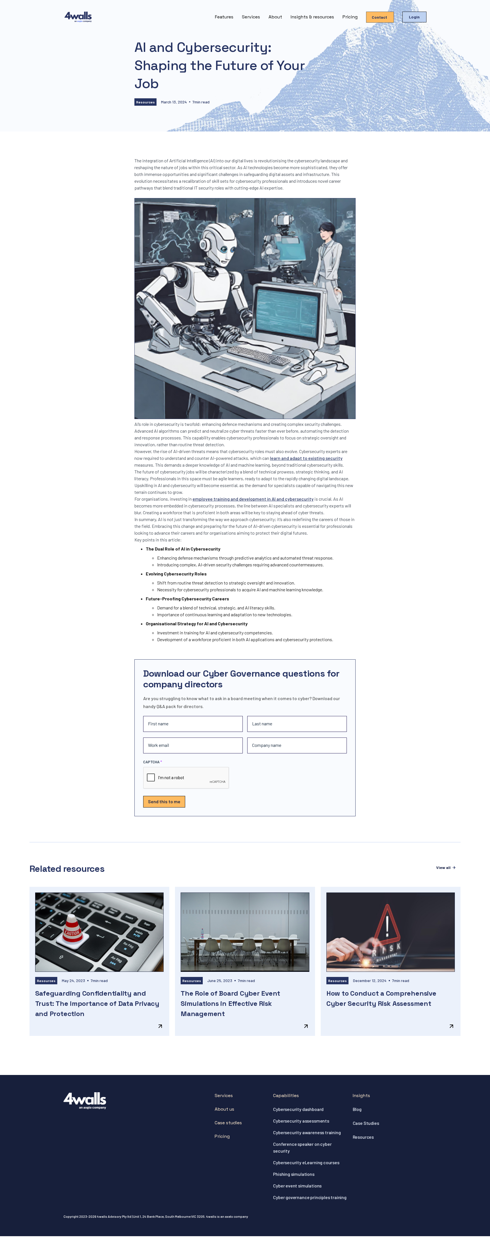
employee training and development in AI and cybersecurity (253, 499)
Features (224, 17)
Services (251, 17)
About (275, 17)
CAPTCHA (151, 761)
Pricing (350, 17)
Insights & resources (312, 17)
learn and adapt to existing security (306, 458)
